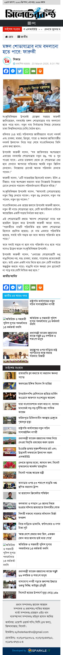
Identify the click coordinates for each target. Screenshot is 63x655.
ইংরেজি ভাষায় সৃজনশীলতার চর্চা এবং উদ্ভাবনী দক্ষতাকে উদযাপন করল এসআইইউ (38, 453)
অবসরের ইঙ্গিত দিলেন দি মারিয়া (35, 383)
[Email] (33, 71)
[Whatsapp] (26, 71)
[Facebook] (6, 71)
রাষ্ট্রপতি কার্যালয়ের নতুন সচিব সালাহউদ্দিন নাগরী (42, 302)
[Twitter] (20, 71)
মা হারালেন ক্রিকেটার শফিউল (34, 493)
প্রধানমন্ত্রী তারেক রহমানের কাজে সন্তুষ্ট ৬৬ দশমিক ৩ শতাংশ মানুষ (43, 336)
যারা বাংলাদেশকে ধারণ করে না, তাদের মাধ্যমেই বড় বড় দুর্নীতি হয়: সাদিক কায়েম (39, 408)
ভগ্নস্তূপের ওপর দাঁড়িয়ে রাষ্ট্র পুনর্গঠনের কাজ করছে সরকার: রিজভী (43, 353)
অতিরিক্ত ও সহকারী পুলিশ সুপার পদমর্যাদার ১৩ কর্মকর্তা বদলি (44, 321)
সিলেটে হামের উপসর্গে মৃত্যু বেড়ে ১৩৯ (38, 593)
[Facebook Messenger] (13, 71)
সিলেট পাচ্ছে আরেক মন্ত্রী (31, 473)
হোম (10, 37)
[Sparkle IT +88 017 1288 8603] (39, 650)
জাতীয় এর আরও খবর (15, 296)
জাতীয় (23, 37)
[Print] (40, 71)
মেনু (33, 23)
